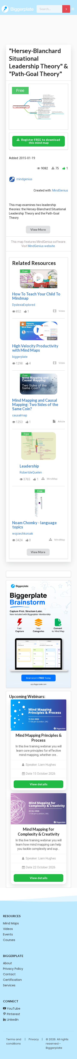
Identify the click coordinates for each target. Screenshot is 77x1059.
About (7, 963)
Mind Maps (11, 923)
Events (8, 934)
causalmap (19, 415)
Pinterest (13, 1014)
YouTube (13, 1008)
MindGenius (60, 190)
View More (38, 229)
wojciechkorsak (22, 533)
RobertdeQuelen (31, 472)
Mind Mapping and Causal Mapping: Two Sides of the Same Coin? (35, 404)
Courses (9, 940)
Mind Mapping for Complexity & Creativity (38, 831)
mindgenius (24, 179)
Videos (8, 929)
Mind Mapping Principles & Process (39, 737)
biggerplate (20, 356)
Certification (12, 980)
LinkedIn (12, 1019)
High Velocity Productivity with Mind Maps (35, 348)
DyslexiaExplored (23, 304)
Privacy (34, 1039)
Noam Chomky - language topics (34, 524)
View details (38, 784)
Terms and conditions (13, 1041)
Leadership (29, 466)
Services (9, 985)
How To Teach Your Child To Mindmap (36, 296)
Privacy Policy (13, 969)
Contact (9, 974)
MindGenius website (41, 246)
